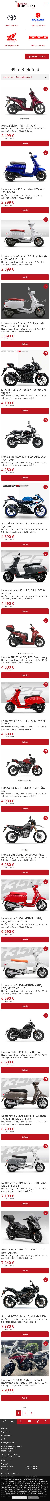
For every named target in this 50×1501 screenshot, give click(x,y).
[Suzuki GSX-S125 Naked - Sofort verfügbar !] (25, 368)
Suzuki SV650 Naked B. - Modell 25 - (23, 1316)
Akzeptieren (33, 1498)
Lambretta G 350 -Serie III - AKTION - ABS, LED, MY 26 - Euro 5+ (23, 1117)
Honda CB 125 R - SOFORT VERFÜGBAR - (23, 789)
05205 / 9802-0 (13, 1454)
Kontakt (4, 1428)
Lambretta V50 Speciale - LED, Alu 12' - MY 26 (22, 191)
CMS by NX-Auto (7, 1443)
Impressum (5, 1432)
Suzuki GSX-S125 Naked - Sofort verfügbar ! (24, 391)
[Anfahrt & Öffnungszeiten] (37, 1421)
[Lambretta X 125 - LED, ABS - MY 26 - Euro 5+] (25, 568)
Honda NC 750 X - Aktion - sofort (21, 1380)
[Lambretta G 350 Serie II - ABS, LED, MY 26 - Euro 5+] (25, 1161)
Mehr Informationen (19, 1498)
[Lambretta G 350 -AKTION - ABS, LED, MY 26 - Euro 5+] (25, 896)
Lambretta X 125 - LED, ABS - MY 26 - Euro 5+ (24, 592)
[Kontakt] (29, 1421)
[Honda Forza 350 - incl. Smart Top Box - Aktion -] (25, 1227)
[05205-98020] (21, 1421)
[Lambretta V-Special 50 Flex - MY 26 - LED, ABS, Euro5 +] (25, 234)
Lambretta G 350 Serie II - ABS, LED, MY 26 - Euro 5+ (23, 1184)
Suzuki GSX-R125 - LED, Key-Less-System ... (22, 525)
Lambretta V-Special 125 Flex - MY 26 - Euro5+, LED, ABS (23, 324)
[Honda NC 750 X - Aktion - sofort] (25, 1358)
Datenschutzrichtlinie (9, 1487)
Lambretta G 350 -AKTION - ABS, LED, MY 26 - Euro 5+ (21, 920)
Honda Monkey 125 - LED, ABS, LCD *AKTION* (23, 458)
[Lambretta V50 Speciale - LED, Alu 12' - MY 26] (25, 167)
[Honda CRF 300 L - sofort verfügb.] (25, 832)
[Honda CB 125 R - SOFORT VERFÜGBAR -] (25, 766)
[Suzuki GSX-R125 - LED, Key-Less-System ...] (25, 501)
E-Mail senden (6, 1460)
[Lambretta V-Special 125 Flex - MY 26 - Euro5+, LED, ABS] (25, 301)
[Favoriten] (4, 1421)
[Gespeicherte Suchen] (12, 1421)
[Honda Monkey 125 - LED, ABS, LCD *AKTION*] (25, 434)
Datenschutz (6, 1435)
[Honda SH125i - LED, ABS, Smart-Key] (25, 635)
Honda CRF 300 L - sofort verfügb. (22, 854)
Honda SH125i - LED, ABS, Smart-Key (24, 657)
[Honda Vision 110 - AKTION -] (25, 103)
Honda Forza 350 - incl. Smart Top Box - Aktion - (22, 1251)
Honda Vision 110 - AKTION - (19, 125)
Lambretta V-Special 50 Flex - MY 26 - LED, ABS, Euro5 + (24, 258)
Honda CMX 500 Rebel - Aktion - (21, 1052)
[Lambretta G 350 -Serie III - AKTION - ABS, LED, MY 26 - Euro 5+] (25, 1094)
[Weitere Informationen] (25, 4)
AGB (3, 1439)
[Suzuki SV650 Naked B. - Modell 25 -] (25, 1294)
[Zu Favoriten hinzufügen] (45, 89)
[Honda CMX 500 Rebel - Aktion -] (25, 1030)
